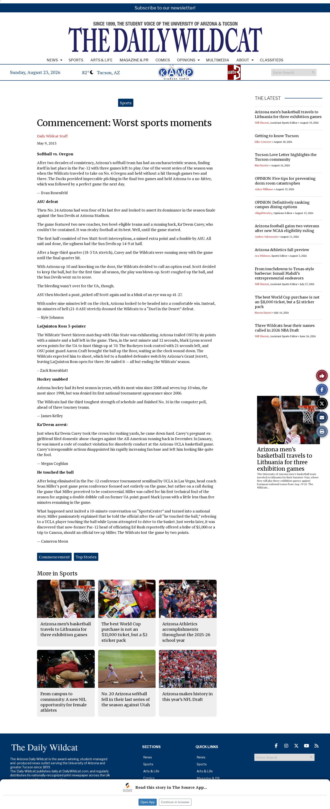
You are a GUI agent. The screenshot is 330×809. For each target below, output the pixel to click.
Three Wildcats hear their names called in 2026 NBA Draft (285, 327)
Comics (163, 60)
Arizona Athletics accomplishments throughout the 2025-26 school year (186, 632)
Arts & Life (101, 60)
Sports (76, 60)
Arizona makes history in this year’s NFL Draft (187, 696)
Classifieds (271, 60)
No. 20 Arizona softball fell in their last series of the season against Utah (125, 699)
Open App (148, 802)
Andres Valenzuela (266, 236)
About (242, 60)
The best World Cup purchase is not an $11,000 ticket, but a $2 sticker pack (287, 302)
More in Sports (57, 573)
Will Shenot (262, 122)
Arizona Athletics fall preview (282, 249)
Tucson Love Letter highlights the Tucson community (286, 157)
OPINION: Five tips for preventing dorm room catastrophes (285, 180)
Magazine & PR (134, 60)
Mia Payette (262, 165)
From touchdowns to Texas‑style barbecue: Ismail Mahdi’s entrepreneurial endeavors (284, 274)
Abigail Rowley (263, 213)
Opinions (186, 60)
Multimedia (217, 60)
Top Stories (86, 556)
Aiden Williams (264, 189)
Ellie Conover (263, 141)
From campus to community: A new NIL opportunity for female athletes (63, 702)
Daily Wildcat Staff (52, 136)
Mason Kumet (263, 312)
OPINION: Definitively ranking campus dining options (282, 204)
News (52, 60)
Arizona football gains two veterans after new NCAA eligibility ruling (287, 228)
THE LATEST (268, 98)
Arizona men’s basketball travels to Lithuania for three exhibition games (288, 114)
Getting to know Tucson (277, 136)
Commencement (54, 556)
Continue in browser (175, 802)
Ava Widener (262, 255)
